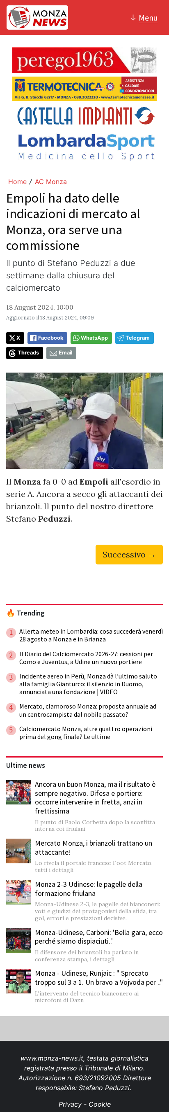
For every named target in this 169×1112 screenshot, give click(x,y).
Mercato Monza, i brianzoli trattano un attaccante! (93, 847)
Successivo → (129, 554)
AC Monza (51, 181)
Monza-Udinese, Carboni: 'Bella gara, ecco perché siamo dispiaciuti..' (99, 937)
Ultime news (25, 765)
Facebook (50, 338)
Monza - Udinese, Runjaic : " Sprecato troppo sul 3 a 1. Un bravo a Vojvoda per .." (99, 977)
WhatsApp (94, 338)
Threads (28, 353)
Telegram (138, 338)
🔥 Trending (25, 613)
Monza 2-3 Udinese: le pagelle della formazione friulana (88, 888)
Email (65, 353)
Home (17, 181)
